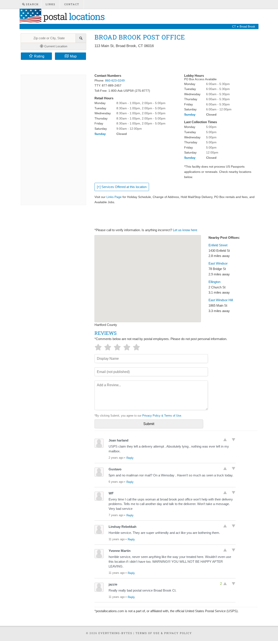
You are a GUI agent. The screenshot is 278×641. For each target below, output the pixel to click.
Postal (72, 16)
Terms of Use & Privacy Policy (164, 633)
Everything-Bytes (115, 633)
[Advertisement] (173, 61)
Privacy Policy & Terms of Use (161, 415)
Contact (71, 4)
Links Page (114, 197)
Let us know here (185, 230)
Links (50, 4)
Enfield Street (217, 245)
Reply (130, 457)
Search (32, 4)
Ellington (214, 282)
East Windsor (218, 263)
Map (73, 56)
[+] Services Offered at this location (122, 187)
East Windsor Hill (220, 300)
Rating (39, 56)
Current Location (55, 46)
